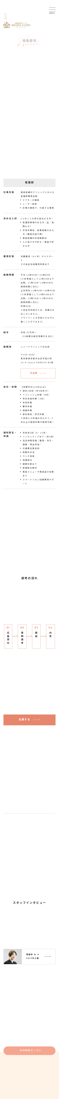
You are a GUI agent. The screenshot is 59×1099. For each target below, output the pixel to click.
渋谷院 (33, 373)
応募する (24, 719)
